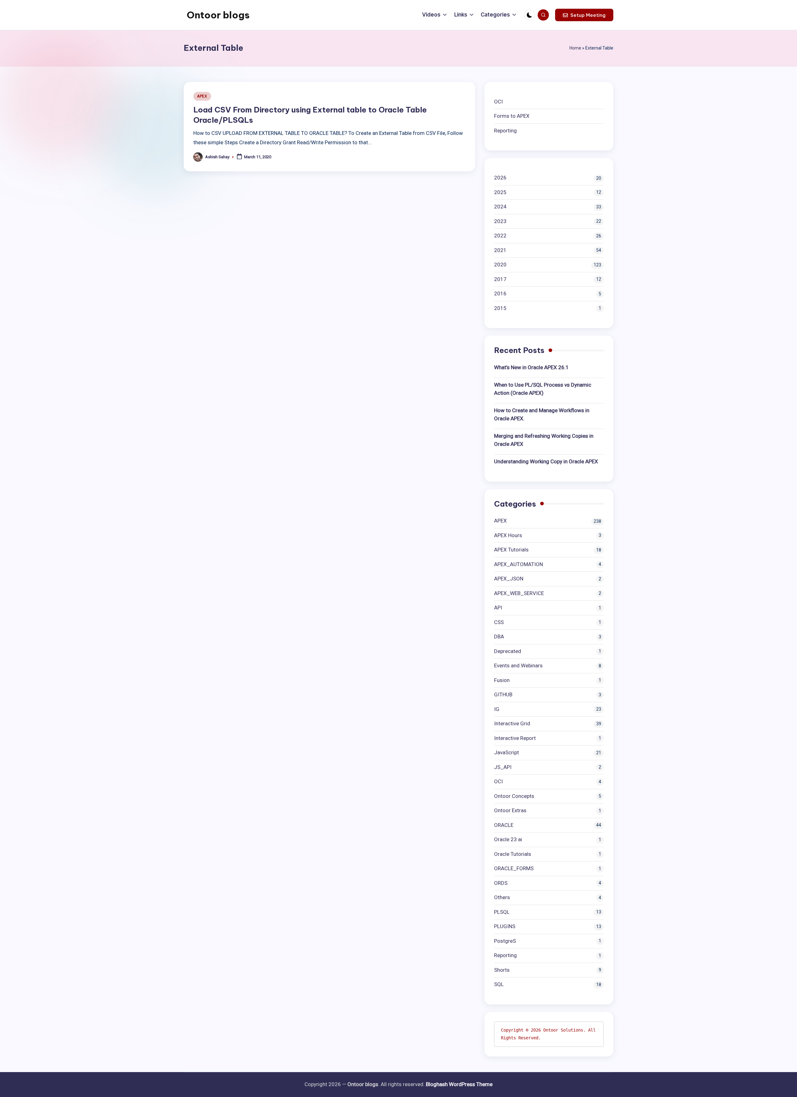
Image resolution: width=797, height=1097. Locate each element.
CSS (499, 622)
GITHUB (503, 694)
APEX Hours (508, 535)
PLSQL (502, 912)
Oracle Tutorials (512, 854)
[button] (584, 15)
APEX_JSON (508, 578)
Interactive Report (515, 738)
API (498, 607)
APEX (202, 96)
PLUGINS (504, 926)
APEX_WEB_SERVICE (519, 593)
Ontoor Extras (510, 810)
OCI (498, 101)
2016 (500, 293)
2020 (500, 264)
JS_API (503, 767)
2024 (500, 206)
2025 (500, 192)
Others (502, 897)
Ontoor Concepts (514, 796)
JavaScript (506, 752)
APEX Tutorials (511, 549)
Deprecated (507, 651)
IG (496, 709)
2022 (500, 235)
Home (575, 47)
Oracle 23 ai (508, 839)
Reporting (505, 130)
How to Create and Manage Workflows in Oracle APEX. (541, 414)
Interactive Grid (512, 723)
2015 (500, 308)
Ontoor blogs (218, 15)
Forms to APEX (512, 116)
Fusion (502, 680)
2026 (500, 177)
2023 (500, 221)
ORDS (500, 883)
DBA (499, 636)
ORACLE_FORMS (514, 868)
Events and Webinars (518, 665)
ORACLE (503, 825)
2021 (500, 250)
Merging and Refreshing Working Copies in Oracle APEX (543, 440)
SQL (499, 984)
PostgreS (505, 941)
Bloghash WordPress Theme (459, 1084)
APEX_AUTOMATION (518, 564)
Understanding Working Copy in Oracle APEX (546, 461)
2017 (500, 279)
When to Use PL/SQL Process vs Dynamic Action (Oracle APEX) (542, 389)
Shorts (502, 970)
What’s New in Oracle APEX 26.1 (531, 367)
